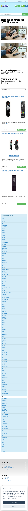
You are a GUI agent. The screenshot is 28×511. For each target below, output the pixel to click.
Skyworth (4, 398)
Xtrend (3, 446)
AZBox (3, 237)
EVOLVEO (4, 273)
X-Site (3, 442)
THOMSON (4, 423)
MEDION (4, 338)
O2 (3, 350)
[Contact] (16, 6)
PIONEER (4, 370)
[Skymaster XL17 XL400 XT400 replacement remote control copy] (14, 183)
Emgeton (4, 265)
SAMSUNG (4, 384)
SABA (3, 380)
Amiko (3, 230)
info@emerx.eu (6, 1)
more (7, 123)
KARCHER (4, 326)
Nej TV (3, 347)
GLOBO (4, 290)
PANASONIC (5, 366)
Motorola (4, 343)
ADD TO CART (22, 129)
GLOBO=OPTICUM (6, 292)
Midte (3, 342)
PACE (3, 365)
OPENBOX (4, 354)
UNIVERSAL (5, 426)
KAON (3, 324)
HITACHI (4, 311)
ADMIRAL (4, 225)
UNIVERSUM (5, 428)
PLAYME (4, 373)
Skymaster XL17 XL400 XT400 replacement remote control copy (12, 171)
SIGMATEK (5, 393)
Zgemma (4, 449)
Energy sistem (5, 269)
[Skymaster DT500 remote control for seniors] (14, 145)
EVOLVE (4, 271)
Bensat (4, 239)
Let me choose (12, 498)
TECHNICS (4, 410)
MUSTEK (4, 345)
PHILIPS (4, 368)
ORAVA (4, 363)
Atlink (3, 235)
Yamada (4, 448)
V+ (3, 432)
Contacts (6, 464)
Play (3, 372)
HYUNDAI (4, 319)
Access (4, 219)
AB (3, 218)
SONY (3, 402)
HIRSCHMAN (5, 310)
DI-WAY (4, 253)
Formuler (4, 280)
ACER (3, 221)
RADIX (3, 379)
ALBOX (4, 227)
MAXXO (4, 336)
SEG (3, 386)
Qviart (3, 375)
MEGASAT (4, 340)
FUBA (3, 285)
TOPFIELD (4, 425)
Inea (3, 320)
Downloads (6, 477)
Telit (3, 419)
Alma (3, 228)
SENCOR (4, 388)
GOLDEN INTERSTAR (7, 296)
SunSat (4, 405)
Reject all (14, 506)
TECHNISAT (5, 412)
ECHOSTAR (5, 262)
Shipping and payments (9, 469)
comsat (4, 246)
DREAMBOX (5, 257)
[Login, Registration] (19, 6)
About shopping (7, 480)
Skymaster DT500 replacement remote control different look (13, 96)
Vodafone (4, 437)
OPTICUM (4, 361)
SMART (4, 400)
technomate (5, 414)
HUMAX (4, 317)
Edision (4, 260)
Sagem (4, 382)
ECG (3, 258)
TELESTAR (5, 416)
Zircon (3, 451)
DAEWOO (4, 248)
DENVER (4, 251)
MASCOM (4, 333)
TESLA (4, 421)
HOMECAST (5, 313)
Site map (6, 478)
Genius (4, 288)
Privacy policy (7, 466)
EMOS (3, 267)
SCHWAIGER (5, 391)
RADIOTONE (5, 377)
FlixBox (4, 278)
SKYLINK (4, 395)
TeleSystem (5, 418)
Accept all (14, 502)
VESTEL (4, 435)
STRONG (4, 403)
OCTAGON (4, 352)
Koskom (4, 327)
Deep (3, 250)
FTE (3, 283)
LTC (3, 331)
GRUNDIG (4, 303)
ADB (3, 223)
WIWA (3, 441)
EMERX (4, 264)
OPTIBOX (4, 359)
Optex (3, 357)
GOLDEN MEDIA (6, 297)
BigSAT (4, 241)
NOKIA (4, 349)
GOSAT (4, 301)
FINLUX (4, 276)
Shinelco (4, 389)
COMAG (4, 244)
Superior (4, 407)
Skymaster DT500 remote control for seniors (12, 133)
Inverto (3, 322)
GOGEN (4, 294)
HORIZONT (5, 315)
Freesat (4, 281)
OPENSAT (4, 356)
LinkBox (4, 329)
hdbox (3, 306)
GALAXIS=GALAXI (6, 287)
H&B (3, 304)
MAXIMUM (4, 334)
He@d (3, 308)
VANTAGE (4, 434)
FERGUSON (5, 274)
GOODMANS (5, 299)
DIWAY (4, 255)
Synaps (4, 409)
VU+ (3, 439)
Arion (3, 232)
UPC (3, 430)
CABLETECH (5, 242)
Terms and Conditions (9, 467)
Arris (3, 234)
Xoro (3, 444)
